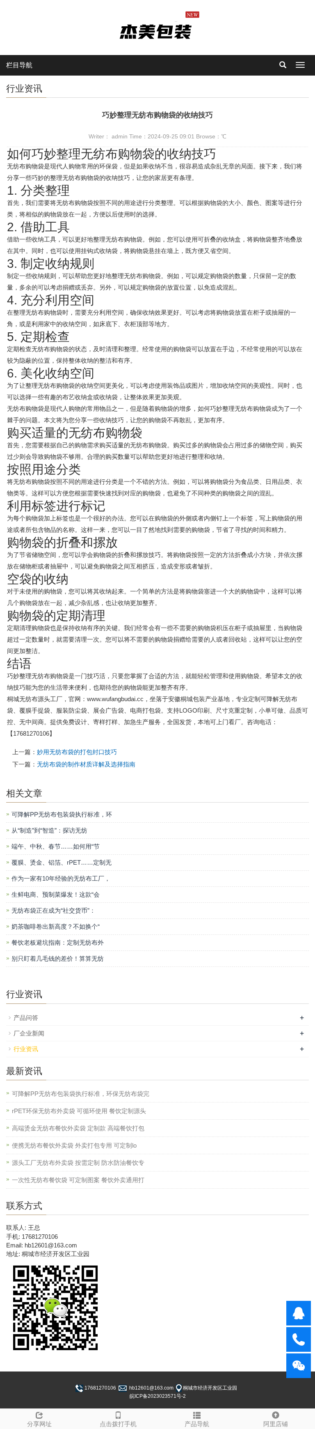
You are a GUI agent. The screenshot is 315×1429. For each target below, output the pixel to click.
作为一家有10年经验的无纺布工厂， (60, 878)
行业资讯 (26, 1048)
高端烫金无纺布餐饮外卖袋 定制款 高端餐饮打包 (78, 1128)
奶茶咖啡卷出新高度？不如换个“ (55, 926)
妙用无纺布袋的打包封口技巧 (77, 751)
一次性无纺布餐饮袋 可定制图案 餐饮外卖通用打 (78, 1179)
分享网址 (39, 1423)
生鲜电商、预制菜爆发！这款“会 (55, 894)
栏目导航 (19, 65)
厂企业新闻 (29, 1033)
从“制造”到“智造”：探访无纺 (49, 830)
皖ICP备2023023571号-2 (158, 1396)
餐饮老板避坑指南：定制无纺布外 (57, 942)
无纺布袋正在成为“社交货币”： (53, 910)
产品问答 (26, 1017)
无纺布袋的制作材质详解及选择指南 (86, 764)
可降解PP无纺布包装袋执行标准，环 (61, 814)
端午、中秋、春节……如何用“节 (55, 846)
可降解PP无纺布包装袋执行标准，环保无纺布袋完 (80, 1093)
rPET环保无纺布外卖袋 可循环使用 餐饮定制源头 (79, 1110)
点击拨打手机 (118, 1423)
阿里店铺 (275, 1423)
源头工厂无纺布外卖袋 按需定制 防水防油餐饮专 (78, 1162)
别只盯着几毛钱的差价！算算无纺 (57, 958)
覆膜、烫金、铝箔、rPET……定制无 (61, 862)
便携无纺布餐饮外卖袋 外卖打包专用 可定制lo (74, 1145)
